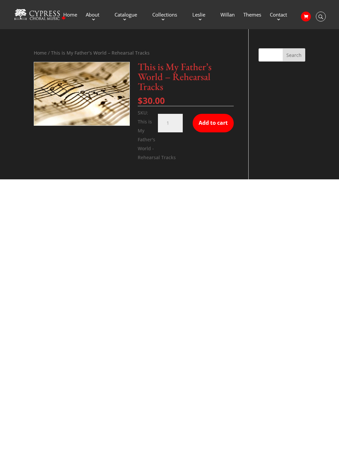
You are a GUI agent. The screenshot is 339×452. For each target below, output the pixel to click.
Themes (252, 15)
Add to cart (213, 122)
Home (70, 15)
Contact (278, 15)
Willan (227, 15)
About (92, 15)
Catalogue (126, 15)
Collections (164, 15)
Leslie (198, 15)
